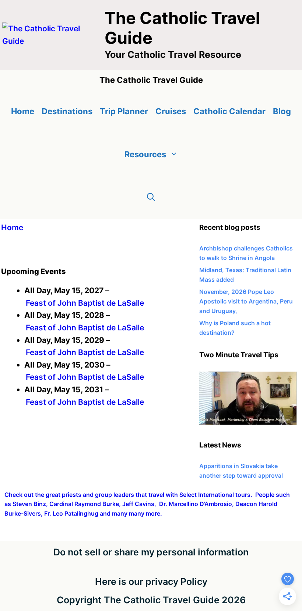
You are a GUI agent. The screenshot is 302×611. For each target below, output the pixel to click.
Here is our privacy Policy (151, 581)
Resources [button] (145, 154)
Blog (282, 111)
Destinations (67, 111)
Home (22, 111)
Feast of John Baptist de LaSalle (85, 303)
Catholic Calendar (229, 111)
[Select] (248, 422)
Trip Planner (124, 111)
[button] (151, 197)
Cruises (170, 111)
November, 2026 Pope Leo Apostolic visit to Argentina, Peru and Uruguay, (246, 301)
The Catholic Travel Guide (182, 28)
